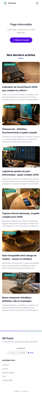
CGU (4, 376)
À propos (5, 365)
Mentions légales (8, 372)
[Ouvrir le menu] (37, 3)
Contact (5, 369)
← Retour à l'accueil (21, 40)
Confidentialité (7, 380)
